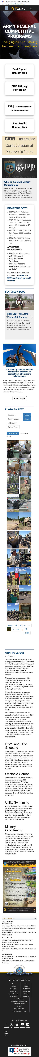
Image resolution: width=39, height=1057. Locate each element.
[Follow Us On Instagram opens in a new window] (17, 1025)
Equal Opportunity (19, 998)
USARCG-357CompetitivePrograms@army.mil (19, 278)
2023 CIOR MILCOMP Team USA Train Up (18, 315)
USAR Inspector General (19, 1011)
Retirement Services (19, 1003)
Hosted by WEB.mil (18, 1045)
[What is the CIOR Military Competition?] (19, 168)
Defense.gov (26, 996)
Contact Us (13, 991)
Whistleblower (26, 991)
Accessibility (13, 988)
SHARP (19, 1006)
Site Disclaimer (13, 996)
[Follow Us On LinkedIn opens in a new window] (27, 1025)
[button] (19, 4)
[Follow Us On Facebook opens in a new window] (6, 1025)
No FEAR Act (26, 988)
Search (27, 415)
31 (25, 625)
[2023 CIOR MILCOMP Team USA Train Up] (19, 302)
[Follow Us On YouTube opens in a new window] (22, 1025)
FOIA (26, 983)
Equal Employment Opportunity (19, 1001)
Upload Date (12, 427)
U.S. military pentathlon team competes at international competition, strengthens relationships (19, 373)
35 (18, 629)
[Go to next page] (22, 629)
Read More (19, 398)
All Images (12, 423)
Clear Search (12, 433)
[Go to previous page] (21, 625)
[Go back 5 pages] (16, 625)
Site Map (13, 986)
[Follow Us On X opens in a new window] (11, 1025)
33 (9, 629)
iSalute (26, 986)
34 (13, 629)
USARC (10, 365)
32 (29, 625)
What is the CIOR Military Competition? (17, 183)
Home (13, 983)
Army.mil (26, 993)
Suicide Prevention (19, 1008)
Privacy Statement (13, 993)
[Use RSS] (6, 1033)
